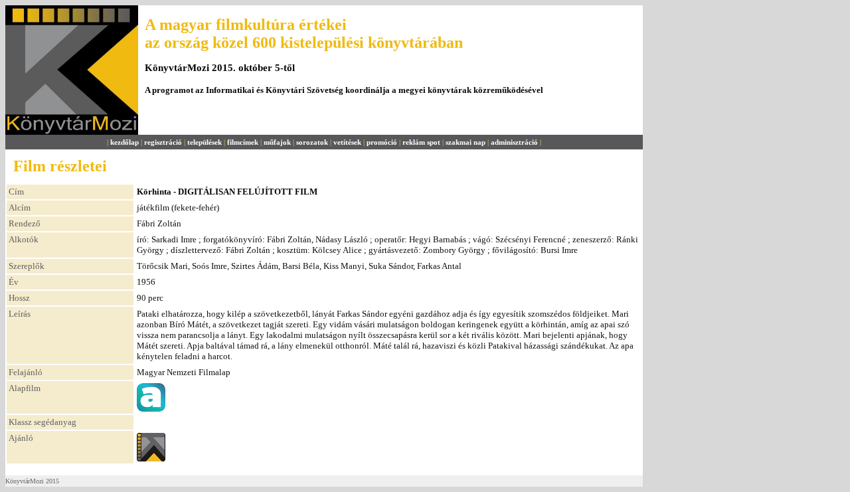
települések (204, 142)
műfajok (277, 142)
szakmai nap (465, 142)
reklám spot (421, 142)
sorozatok (312, 142)
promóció (382, 142)
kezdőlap (124, 142)
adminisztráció (514, 142)
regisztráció (163, 142)
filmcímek (242, 142)
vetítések (347, 142)
